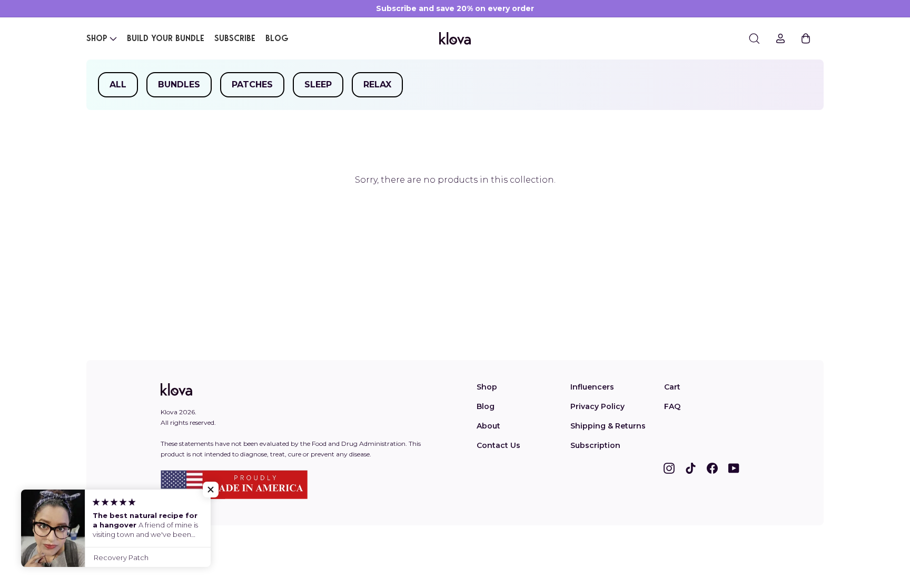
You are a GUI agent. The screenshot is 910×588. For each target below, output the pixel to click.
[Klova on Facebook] (712, 468)
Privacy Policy (597, 406)
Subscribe (234, 39)
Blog (277, 39)
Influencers (592, 387)
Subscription (595, 445)
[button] (211, 489)
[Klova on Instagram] (669, 468)
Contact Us (498, 445)
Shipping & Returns (608, 426)
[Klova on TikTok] (690, 468)
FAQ (672, 406)
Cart (672, 387)
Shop (96, 39)
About (488, 426)
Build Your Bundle (165, 39)
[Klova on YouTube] (733, 468)
